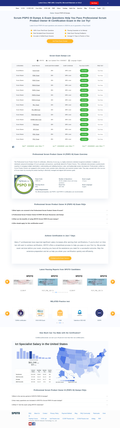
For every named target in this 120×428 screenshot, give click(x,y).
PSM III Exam (36, 85)
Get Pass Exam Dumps (60, 41)
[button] (60, 210)
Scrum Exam (36, 70)
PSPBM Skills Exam (36, 119)
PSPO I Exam (36, 90)
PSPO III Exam (36, 100)
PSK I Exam (36, 134)
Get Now (94, 3)
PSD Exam (36, 124)
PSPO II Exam (36, 95)
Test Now (100, 70)
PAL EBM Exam (36, 109)
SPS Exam (36, 129)
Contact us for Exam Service (60, 258)
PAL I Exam (36, 105)
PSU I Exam (36, 139)
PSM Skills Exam (36, 114)
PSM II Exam (36, 80)
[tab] (60, 210)
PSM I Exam (36, 75)
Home (52, 13)
